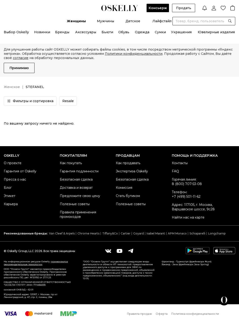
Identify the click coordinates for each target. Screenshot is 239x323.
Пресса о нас (15, 179)
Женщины (76, 21)
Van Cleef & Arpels (62, 233)
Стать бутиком (128, 196)
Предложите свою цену (80, 196)
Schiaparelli (197, 233)
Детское (133, 21)
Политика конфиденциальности (195, 314)
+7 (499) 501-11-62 (186, 196)
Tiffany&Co (110, 233)
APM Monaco (177, 233)
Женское (12, 87)
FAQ (175, 171)
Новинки (42, 32)
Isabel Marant (156, 233)
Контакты (180, 163)
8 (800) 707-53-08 (187, 184)
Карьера (11, 204)
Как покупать (71, 163)
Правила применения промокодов (78, 214)
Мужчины (105, 21)
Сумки (160, 32)
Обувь (123, 32)
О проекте (12, 163)
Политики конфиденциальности (133, 54)
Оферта (162, 314)
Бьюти (107, 32)
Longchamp (216, 233)
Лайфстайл (162, 21)
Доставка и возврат (76, 188)
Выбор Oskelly (16, 32)
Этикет (9, 196)
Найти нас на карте (188, 217)
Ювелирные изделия (216, 32)
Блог (8, 188)
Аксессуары (85, 32)
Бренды (62, 32)
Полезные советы (75, 204)
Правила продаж (139, 314)
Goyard (138, 233)
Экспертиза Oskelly (132, 171)
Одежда (142, 32)
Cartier (125, 233)
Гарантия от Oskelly (20, 171)
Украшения (181, 32)
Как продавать (128, 163)
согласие (20, 58)
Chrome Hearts (88, 233)
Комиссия (124, 188)
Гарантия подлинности (79, 171)
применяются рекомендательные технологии (36, 263)
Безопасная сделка (76, 179)
